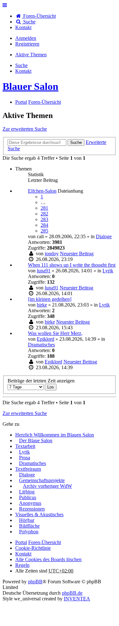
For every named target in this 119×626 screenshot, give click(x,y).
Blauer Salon (30, 86)
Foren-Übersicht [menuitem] (39, 16)
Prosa (24, 457)
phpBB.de (72, 593)
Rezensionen (32, 508)
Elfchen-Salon (42, 191)
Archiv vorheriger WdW (47, 486)
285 (44, 230)
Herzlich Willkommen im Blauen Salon (54, 434)
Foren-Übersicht (44, 542)
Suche (76, 142)
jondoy (52, 253)
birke (42, 304)
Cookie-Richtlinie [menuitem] (33, 548)
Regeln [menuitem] (22, 565)
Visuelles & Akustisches (39, 514)
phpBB (35, 581)
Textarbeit (25, 446)
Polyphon (28, 531)
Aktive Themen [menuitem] (31, 54)
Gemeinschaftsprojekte (42, 480)
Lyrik (107, 270)
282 (44, 213)
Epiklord (45, 339)
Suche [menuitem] (29, 21)
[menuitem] (23, 27)
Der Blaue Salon (35, 440)
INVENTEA (77, 598)
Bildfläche (29, 526)
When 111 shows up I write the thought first (72, 265)
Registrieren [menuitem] (27, 43)
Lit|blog (27, 491)
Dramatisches (41, 344)
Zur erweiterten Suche (25, 129)
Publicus (27, 497)
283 (44, 219)
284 (44, 225)
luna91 (43, 270)
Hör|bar (26, 520)
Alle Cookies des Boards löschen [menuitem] (48, 559)
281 (44, 208)
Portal (21, 102)
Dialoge (104, 236)
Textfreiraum (28, 469)
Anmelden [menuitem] (25, 38)
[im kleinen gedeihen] (49, 299)
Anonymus (30, 503)
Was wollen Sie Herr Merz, (55, 333)
